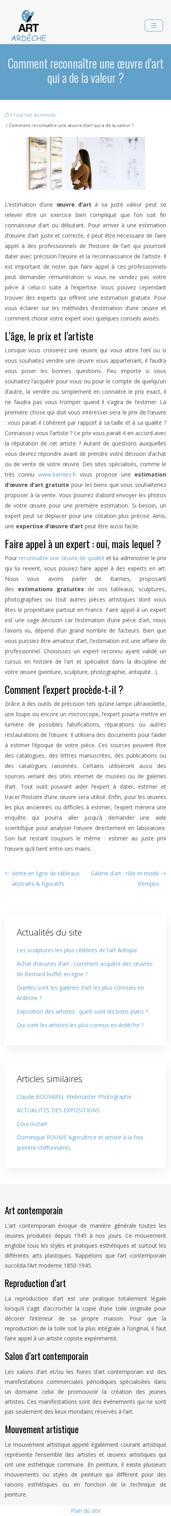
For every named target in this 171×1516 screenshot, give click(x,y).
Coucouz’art (32, 1123)
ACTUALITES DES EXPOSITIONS (58, 1110)
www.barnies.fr (57, 474)
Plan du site (86, 1510)
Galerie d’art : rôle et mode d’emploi (125, 878)
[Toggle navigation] (154, 26)
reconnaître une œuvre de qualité (62, 558)
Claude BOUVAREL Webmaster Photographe (74, 1096)
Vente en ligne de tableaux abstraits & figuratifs (46, 878)
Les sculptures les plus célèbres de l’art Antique (77, 950)
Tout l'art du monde (34, 115)
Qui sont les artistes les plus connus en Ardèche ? (80, 1025)
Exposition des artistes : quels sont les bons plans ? (82, 1011)
